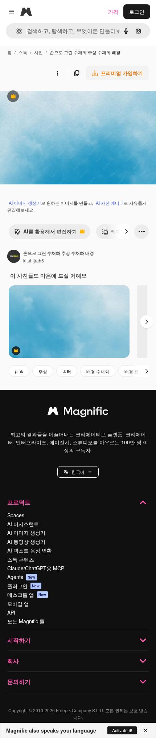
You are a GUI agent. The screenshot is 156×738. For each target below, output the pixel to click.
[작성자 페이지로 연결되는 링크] (13, 257)
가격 (113, 11)
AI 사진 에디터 (110, 203)
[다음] (126, 231)
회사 (13, 661)
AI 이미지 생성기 (25, 203)
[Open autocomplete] (16, 31)
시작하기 (18, 640)
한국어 (78, 472)
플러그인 (23, 586)
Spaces (15, 515)
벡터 (66, 371)
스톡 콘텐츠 (20, 559)
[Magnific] (78, 412)
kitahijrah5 (33, 260)
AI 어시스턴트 (23, 523)
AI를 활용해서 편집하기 (45, 233)
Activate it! (122, 730)
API (11, 612)
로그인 (136, 11)
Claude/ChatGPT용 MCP (35, 568)
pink (19, 371)
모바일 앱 (18, 603)
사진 (38, 52)
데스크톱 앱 (26, 594)
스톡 (23, 52)
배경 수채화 (97, 371)
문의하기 (18, 681)
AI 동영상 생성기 (26, 541)
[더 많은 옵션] (57, 73)
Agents (21, 576)
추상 (42, 371)
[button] (78, 472)
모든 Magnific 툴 (26, 621)
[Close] (145, 730)
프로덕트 (18, 502)
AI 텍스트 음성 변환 (29, 550)
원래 (41, 97)
